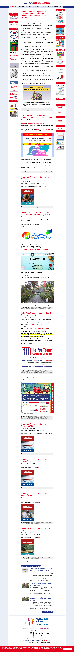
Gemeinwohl (45, 370)
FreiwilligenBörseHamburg (44, 416)
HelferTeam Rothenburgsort (37, 324)
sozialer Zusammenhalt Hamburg (26, 110)
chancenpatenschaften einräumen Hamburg (36, 370)
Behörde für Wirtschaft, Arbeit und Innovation (13, 98)
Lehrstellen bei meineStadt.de (60, 112)
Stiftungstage (23, 123)
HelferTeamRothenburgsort (25, 371)
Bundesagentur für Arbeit (14, 57)
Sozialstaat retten (34, 110)
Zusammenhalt (43, 172)
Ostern (22, 308)
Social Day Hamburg (39, 418)
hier (26, 83)
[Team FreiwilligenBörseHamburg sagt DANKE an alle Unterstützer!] (60, 47)
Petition (37, 79)
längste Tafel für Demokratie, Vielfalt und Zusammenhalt (39, 123)
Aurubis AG (14, 53)
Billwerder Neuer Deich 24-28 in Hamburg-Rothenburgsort (36, 328)
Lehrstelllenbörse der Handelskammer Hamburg (60, 107)
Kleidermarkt (32, 371)
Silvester (34, 418)
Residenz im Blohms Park (28, 308)
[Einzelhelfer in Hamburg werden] (60, 35)
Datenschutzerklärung (54, 6)
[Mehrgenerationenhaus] (60, 144)
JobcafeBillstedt (28, 417)
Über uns (21, 6)
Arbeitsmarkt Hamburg (32, 206)
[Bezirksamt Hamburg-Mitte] (14, 68)
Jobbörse (36, 6)
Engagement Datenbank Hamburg (34, 416)
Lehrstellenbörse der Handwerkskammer (60, 109)
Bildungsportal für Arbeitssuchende (14, 87)
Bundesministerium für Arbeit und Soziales (13, 59)
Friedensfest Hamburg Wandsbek (34, 307)
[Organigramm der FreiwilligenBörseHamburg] (60, 96)
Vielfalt (39, 172)
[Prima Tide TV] (13, 110)
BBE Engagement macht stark (14, 79)
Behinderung (36, 454)
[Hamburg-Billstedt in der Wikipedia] (13, 78)
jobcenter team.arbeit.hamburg (14, 62)
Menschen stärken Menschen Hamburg (32, 172)
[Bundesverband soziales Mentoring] (60, 149)
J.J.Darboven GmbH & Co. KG (14, 56)
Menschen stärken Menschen (41, 372)
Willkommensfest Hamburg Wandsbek (44, 308)
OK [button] (67, 648)
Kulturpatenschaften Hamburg (44, 417)
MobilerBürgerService (24, 418)
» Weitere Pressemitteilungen (48, 611)
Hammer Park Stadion (43, 307)
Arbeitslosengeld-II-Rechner (60, 102)
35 (27, 561)
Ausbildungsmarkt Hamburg (28, 207)
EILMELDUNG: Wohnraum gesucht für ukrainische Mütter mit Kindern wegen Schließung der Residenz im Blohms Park (41, 599)
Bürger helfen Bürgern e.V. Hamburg (43, 129)
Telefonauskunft (13, 89)
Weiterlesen (24, 169)
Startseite (13, 6)
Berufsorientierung (36, 207)
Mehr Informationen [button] (37, 650)
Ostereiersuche (49, 307)
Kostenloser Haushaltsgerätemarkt (39, 371)
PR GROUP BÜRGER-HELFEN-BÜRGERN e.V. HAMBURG (31, 566)
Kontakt (43, 6)
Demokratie (38, 171)
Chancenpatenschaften (32, 171)
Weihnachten (45, 418)
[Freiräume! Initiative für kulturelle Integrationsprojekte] (60, 80)
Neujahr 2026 (30, 418)
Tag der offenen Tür (35, 308)
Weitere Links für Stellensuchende (60, 123)
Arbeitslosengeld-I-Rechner (60, 100)
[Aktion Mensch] (60, 140)
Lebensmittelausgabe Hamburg (31, 372)
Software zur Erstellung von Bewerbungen (60, 128)
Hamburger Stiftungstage (44, 171)
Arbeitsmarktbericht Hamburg (40, 206)
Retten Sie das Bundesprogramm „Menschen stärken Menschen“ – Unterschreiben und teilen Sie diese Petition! (41, 570)
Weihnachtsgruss (26, 419)
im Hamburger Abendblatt (60, 118)
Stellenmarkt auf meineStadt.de (60, 121)
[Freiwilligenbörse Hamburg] (13, 96)
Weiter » (31, 561)
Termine (28, 6)
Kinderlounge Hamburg (35, 417)
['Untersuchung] (13, 84)
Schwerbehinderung (47, 454)
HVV (14, 90)
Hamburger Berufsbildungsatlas (60, 114)
